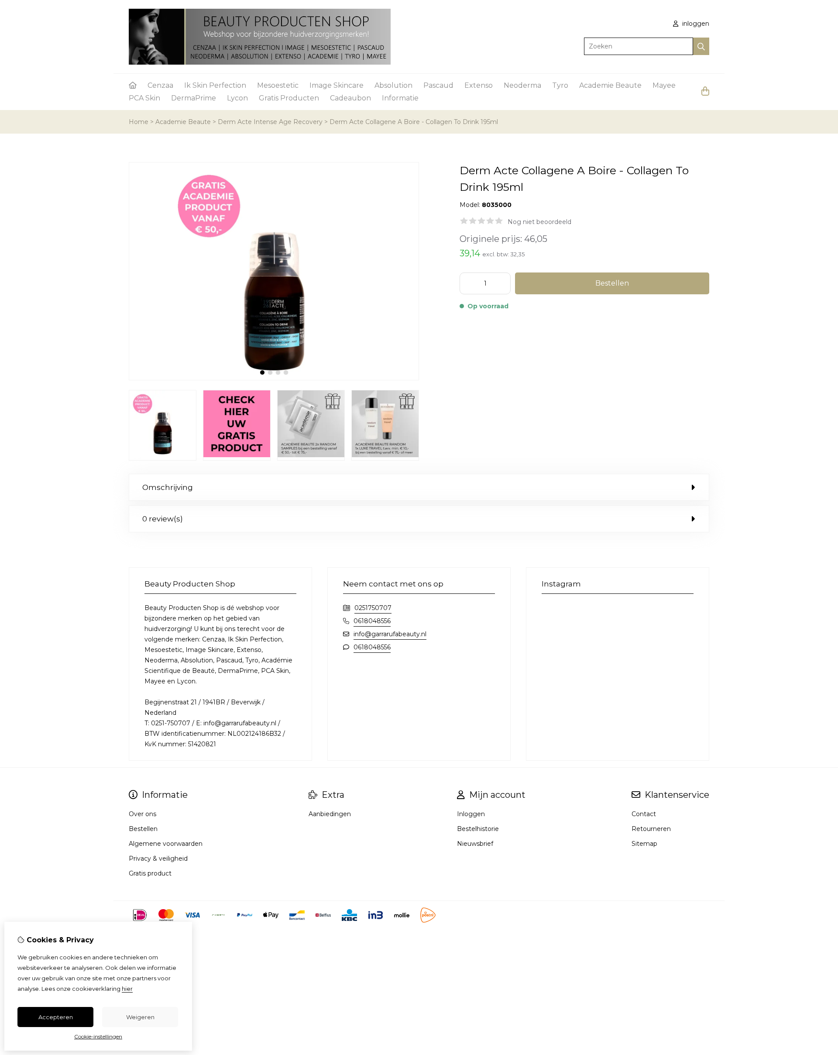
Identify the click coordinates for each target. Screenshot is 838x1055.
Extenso (478, 85)
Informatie (400, 98)
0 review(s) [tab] (162, 518)
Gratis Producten (289, 98)
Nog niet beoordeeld (539, 222)
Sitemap (644, 844)
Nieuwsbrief (475, 844)
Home (138, 122)
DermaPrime (193, 98)
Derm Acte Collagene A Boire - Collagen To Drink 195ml (414, 122)
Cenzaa (160, 85)
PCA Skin (144, 98)
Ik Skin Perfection (215, 85)
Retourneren (651, 829)
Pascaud (438, 85)
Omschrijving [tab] (167, 487)
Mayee (664, 85)
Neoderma (522, 85)
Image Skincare (336, 85)
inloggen (694, 24)
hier (127, 988)
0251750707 (373, 608)
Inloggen (471, 814)
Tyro (560, 85)
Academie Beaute (610, 85)
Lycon (237, 98)
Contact (644, 814)
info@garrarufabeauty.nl (390, 634)
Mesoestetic (278, 85)
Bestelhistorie (478, 829)
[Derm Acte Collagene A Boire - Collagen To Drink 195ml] (274, 378)
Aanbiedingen (330, 814)
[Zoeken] (701, 46)
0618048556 (372, 621)
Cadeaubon (350, 98)
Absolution (393, 85)
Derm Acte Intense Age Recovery (270, 122)
